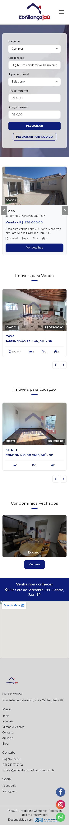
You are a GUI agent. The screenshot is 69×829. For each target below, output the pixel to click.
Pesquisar (34, 126)
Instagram (9, 791)
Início (5, 716)
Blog (5, 743)
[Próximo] (63, 365)
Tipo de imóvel (18, 74)
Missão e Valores (13, 727)
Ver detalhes (34, 247)
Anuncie (7, 738)
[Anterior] (55, 365)
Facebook (9, 785)
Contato (7, 732)
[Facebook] (60, 792)
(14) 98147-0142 (12, 764)
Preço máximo (18, 107)
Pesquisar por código (34, 136)
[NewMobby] (47, 819)
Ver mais (34, 564)
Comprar (17, 48)
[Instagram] (60, 804)
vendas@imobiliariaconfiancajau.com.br (28, 770)
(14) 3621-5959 (11, 759)
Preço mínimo (18, 90)
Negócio (14, 41)
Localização (16, 58)
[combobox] (34, 65)
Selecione (18, 81)
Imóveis (7, 721)
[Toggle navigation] (61, 12)
